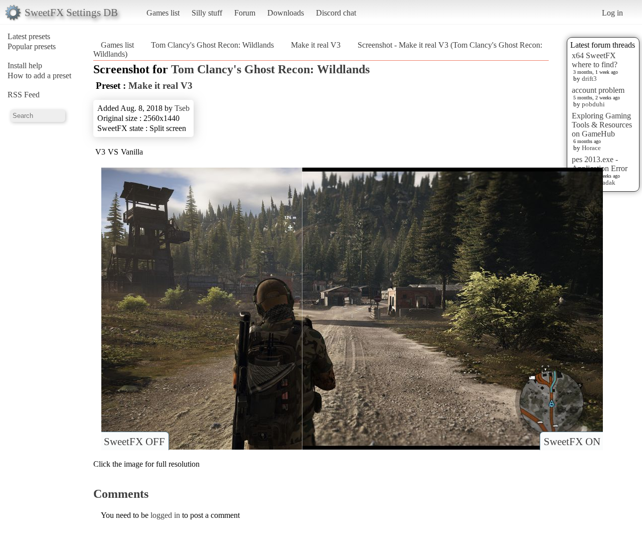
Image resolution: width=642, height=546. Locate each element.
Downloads (285, 13)
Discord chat (336, 13)
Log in (612, 13)
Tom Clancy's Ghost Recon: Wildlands (212, 45)
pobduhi (593, 104)
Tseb (182, 108)
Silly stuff (207, 13)
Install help (25, 65)
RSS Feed (24, 94)
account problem (598, 90)
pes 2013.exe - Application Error (599, 164)
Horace (591, 148)
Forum (244, 13)
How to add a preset (39, 75)
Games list (163, 13)
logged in (165, 515)
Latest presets (29, 36)
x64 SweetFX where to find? (594, 60)
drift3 (589, 78)
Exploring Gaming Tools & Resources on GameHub (602, 124)
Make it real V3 (316, 45)
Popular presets (32, 46)
